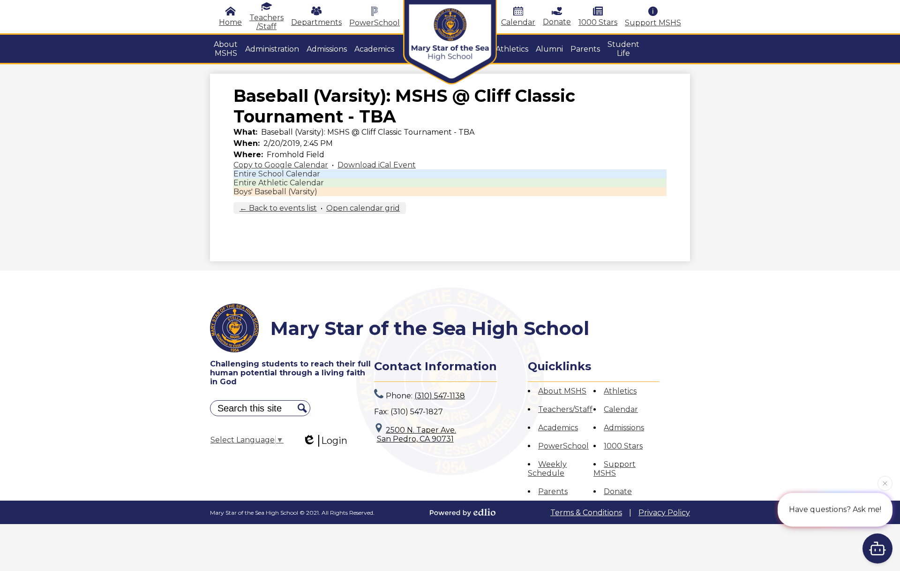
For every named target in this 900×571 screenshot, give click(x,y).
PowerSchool (374, 22)
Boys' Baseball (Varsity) (275, 191)
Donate (557, 21)
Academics (558, 427)
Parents (553, 491)
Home (230, 22)
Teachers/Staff (565, 409)
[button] (225, 49)
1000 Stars (597, 22)
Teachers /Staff (266, 22)
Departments (316, 22)
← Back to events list (278, 208)
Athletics (620, 391)
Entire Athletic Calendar (278, 182)
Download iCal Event (377, 164)
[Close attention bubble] (885, 482)
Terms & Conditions (586, 512)
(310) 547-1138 (439, 395)
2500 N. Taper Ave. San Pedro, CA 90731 (417, 434)
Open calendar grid (363, 208)
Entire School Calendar (276, 173)
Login (334, 440)
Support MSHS (653, 22)
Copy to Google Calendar (280, 164)
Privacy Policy (664, 512)
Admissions (624, 427)
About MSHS (562, 391)
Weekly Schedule (547, 469)
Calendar (518, 22)
